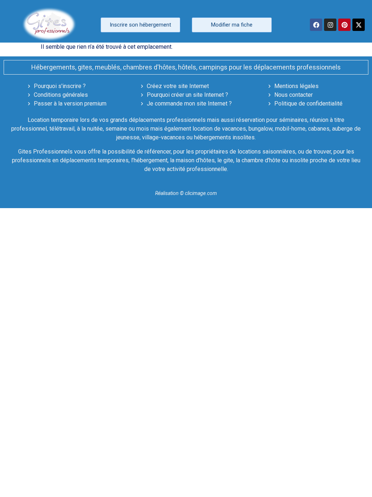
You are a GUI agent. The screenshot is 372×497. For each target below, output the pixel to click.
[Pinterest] (344, 25)
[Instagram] (330, 25)
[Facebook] (316, 25)
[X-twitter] (358, 25)
